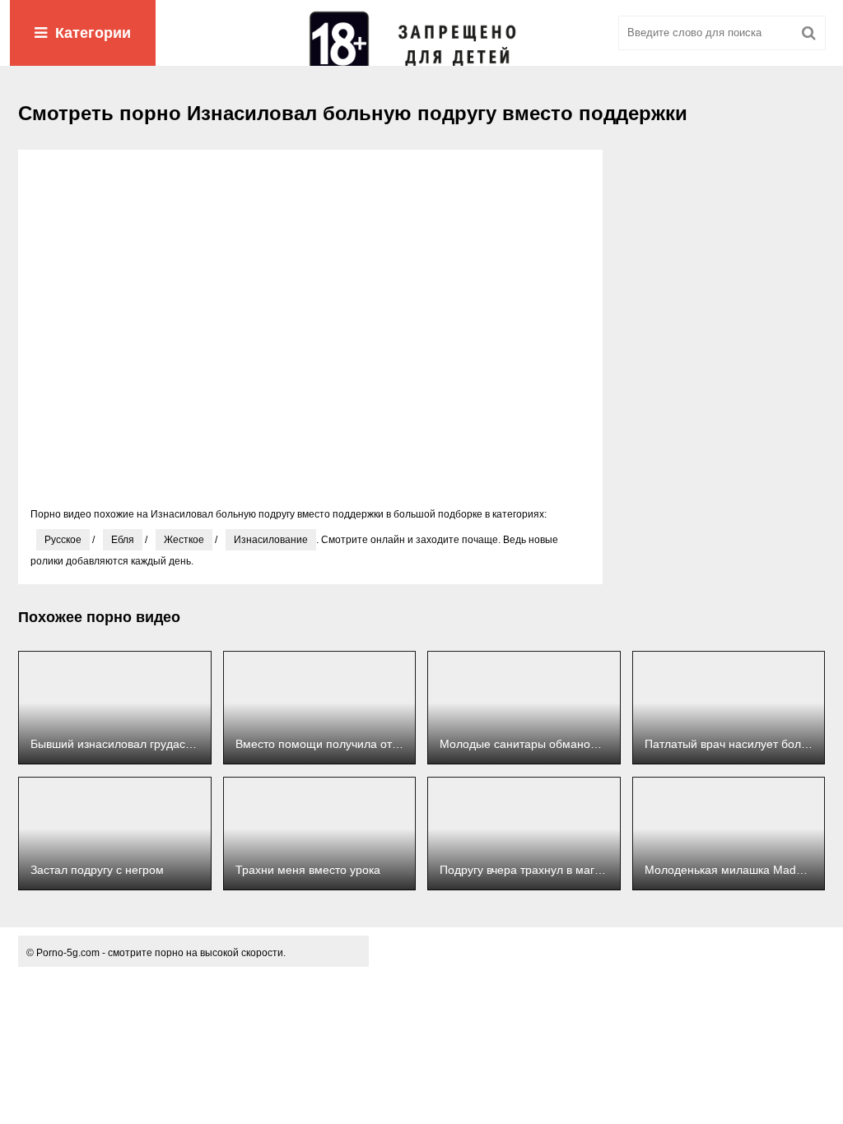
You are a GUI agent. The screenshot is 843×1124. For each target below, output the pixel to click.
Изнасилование (271, 540)
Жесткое (184, 540)
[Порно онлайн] (421, 33)
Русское (63, 540)
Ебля (122, 540)
